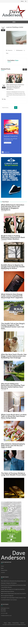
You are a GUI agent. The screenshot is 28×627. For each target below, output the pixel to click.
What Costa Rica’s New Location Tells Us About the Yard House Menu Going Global (14, 416)
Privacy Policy (4, 570)
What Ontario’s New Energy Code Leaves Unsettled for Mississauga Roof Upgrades (12, 295)
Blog (5, 99)
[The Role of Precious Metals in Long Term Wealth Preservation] (14, 497)
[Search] (15, 107)
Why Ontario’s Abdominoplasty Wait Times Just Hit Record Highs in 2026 (13, 445)
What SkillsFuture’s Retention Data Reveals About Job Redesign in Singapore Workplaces (12, 207)
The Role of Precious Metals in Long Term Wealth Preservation (13, 474)
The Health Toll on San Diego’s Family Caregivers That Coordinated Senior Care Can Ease (13, 326)
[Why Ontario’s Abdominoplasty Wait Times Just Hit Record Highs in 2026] (14, 469)
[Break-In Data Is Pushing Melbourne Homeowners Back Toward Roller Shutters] (14, 261)
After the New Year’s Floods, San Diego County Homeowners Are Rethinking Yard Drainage (14, 356)
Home (2, 566)
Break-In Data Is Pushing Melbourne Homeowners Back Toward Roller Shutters (13, 237)
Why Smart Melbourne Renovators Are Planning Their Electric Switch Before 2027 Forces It (13, 386)
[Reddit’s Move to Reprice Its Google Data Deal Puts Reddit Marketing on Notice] (14, 290)
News (2, 568)
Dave (7, 53)
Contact (3, 572)
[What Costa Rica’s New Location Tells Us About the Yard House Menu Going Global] (14, 440)
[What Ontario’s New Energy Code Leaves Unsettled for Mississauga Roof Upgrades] (14, 320)
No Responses (19, 50)
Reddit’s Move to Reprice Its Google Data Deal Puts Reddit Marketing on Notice (13, 266)
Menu (22, 1)
